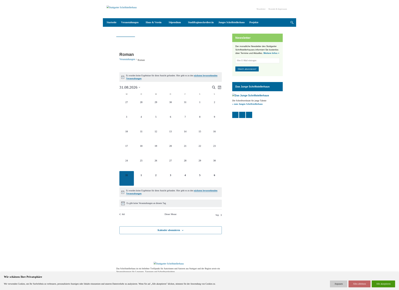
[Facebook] (235, 115)
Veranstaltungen (127, 59)
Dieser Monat (170, 214)
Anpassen (338, 284)
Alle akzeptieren (383, 284)
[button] (292, 22)
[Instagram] (242, 115)
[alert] (170, 77)
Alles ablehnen (359, 284)
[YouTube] (249, 115)
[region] (199, 281)
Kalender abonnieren (169, 230)
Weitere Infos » (271, 53)
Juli (123, 214)
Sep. (217, 215)
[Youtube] (271, 270)
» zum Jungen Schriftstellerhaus (247, 104)
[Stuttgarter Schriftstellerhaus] (168, 264)
